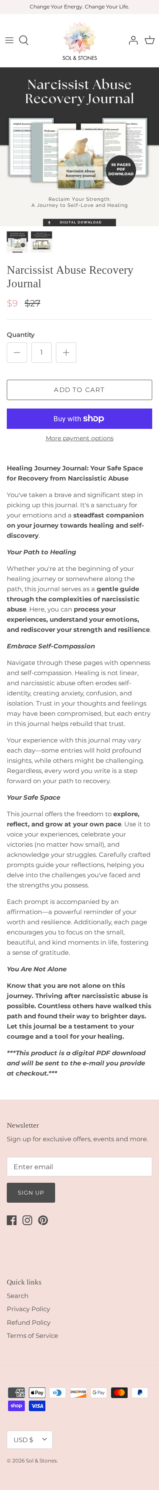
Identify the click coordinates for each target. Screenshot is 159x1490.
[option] (79, 146)
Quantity (21, 335)
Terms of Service (32, 1336)
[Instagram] (27, 1220)
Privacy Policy (28, 1309)
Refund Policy (28, 1322)
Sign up (31, 1192)
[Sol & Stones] (79, 40)
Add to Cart (79, 390)
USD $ (23, 1440)
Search (17, 1296)
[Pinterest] (43, 1220)
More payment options (80, 438)
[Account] (131, 40)
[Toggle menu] (9, 40)
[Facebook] (12, 1220)
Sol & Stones (41, 1460)
